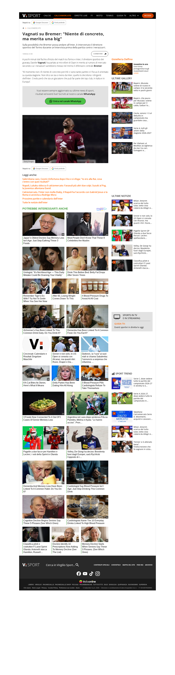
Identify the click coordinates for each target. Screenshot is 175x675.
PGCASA (75, 584)
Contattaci (116, 565)
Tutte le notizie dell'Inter (35, 202)
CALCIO (47, 15)
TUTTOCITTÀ (98, 584)
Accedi (147, 15)
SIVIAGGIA (113, 584)
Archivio (148, 565)
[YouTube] (85, 575)
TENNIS (109, 15)
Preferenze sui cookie (67, 588)
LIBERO (31, 584)
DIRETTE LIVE (81, 15)
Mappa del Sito (128, 565)
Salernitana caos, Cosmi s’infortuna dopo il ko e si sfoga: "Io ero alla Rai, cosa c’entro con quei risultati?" (62, 180)
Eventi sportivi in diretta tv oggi (129, 327)
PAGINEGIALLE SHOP (63, 584)
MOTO (99, 15)
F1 (92, 15)
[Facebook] (79, 575)
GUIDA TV (121, 15)
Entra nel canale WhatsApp (67, 101)
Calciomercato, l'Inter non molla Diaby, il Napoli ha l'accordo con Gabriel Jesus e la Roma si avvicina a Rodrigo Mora (64, 193)
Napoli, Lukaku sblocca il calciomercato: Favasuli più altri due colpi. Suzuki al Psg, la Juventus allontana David (64, 187)
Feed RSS (140, 565)
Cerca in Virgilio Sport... (60, 565)
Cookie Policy (53, 588)
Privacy (44, 588)
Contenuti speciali (102, 565)
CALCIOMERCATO (62, 15)
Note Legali (36, 588)
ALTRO (132, 15)
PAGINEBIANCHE (86, 584)
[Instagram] (97, 575)
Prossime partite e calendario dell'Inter (42, 198)
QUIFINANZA (122, 584)
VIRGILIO (38, 584)
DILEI (106, 584)
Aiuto (78, 588)
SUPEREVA (143, 584)
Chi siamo (27, 588)
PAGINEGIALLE (48, 584)
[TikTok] (91, 575)
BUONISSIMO (133, 584)
